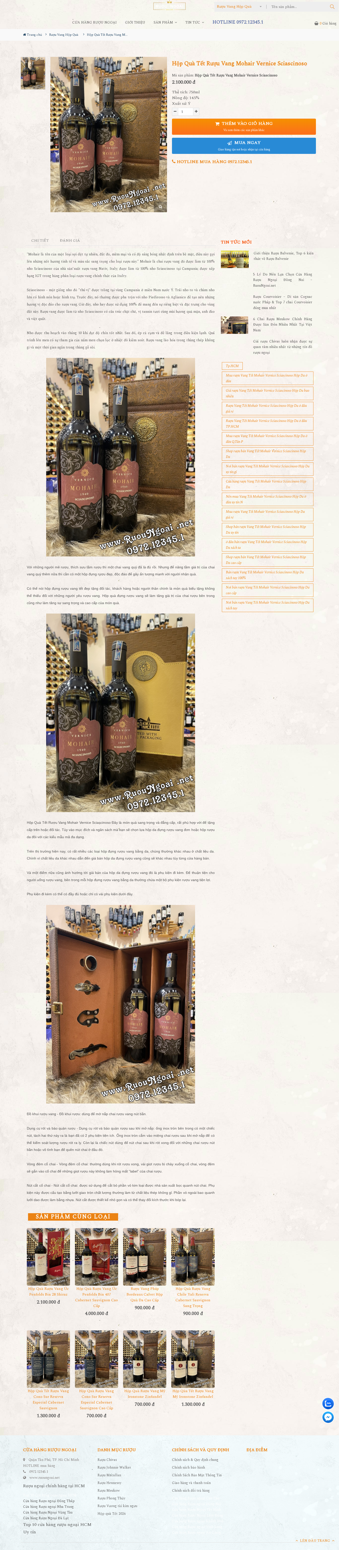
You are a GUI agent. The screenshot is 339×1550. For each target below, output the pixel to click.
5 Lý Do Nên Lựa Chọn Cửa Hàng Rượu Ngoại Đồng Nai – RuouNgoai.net (282, 280)
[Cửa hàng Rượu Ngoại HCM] (169, 5)
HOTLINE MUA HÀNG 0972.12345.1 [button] (213, 162)
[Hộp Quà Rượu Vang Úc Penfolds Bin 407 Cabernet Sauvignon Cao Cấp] (96, 1257)
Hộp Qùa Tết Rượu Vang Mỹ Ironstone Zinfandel (193, 1394)
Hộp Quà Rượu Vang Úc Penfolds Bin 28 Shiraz (48, 1291)
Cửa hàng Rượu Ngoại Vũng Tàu (47, 1512)
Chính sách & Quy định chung (195, 1459)
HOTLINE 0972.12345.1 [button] (237, 22)
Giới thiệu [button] (135, 22)
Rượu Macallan (109, 1475)
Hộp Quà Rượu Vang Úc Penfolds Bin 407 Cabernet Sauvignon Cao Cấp (96, 1297)
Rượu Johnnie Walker (114, 1467)
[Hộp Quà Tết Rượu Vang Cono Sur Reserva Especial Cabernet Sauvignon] (48, 1359)
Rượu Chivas (107, 1459)
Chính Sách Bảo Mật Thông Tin (197, 1475)
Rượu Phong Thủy (111, 1498)
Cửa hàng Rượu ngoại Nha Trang (48, 1506)
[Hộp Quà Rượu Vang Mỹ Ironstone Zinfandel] (144, 1359)
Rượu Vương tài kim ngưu (117, 1506)
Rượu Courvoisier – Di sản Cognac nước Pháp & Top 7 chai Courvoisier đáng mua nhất (282, 302)
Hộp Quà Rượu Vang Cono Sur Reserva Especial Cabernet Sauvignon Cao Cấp (96, 1399)
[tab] (40, 241)
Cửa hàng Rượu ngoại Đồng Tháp (49, 1501)
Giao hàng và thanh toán (191, 1482)
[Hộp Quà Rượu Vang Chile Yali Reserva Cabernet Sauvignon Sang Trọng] (192, 1257)
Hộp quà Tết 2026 (112, 1513)
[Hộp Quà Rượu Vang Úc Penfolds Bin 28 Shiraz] (48, 1257)
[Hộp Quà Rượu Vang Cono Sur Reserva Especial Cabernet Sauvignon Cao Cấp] (96, 1359)
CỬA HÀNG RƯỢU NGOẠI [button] (94, 22)
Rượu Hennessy (109, 1482)
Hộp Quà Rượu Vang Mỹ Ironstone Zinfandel (144, 1394)
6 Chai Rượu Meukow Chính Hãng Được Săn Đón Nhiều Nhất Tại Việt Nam (282, 324)
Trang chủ (34, 34)
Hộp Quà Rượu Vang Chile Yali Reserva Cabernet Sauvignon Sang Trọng (192, 1297)
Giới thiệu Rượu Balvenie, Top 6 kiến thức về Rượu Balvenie (283, 256)
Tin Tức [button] (193, 22)
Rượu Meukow (109, 1490)
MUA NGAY (244, 145)
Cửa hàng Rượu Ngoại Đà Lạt (46, 1518)
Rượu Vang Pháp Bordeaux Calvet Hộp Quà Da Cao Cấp (145, 1294)
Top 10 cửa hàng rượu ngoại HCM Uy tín (57, 1528)
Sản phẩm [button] (164, 22)
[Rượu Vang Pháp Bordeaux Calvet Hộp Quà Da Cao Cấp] (144, 1257)
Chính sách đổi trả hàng (191, 1490)
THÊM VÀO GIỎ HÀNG (247, 126)
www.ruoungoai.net (45, 1477)
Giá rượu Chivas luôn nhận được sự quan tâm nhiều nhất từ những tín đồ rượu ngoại (282, 347)
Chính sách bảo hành (188, 1467)
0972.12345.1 (38, 1471)
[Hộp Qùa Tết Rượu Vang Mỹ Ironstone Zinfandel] (192, 1359)
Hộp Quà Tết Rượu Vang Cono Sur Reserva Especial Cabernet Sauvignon (48, 1399)
